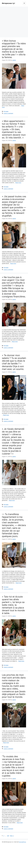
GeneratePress (22, 842)
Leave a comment (8, 113)
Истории (6, 111)
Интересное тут (8, 3)
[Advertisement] (14, 21)
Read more (18, 182)
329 (8, 835)
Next (12, 835)
